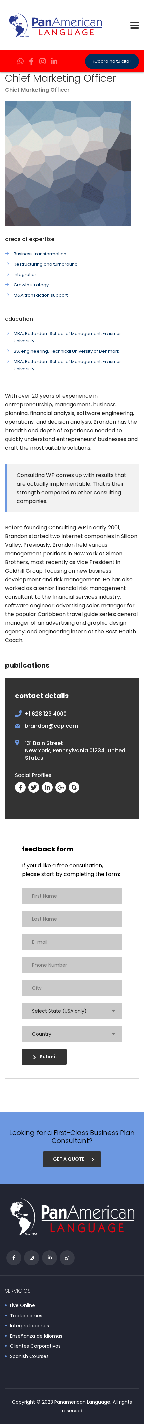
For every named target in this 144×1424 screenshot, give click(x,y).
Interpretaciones (29, 1326)
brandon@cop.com (51, 726)
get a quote (68, 1159)
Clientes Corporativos (35, 1346)
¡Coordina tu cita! (112, 61)
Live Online (22, 1306)
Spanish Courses (29, 1357)
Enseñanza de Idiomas (36, 1336)
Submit (48, 1056)
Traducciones (26, 1316)
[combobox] (72, 1011)
